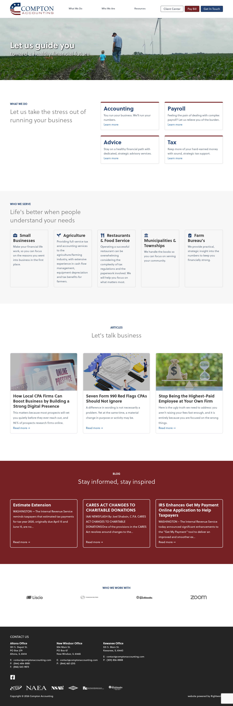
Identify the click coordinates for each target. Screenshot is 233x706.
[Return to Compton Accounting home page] (32, 9)
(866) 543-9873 (21, 667)
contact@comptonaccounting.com (32, 660)
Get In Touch (212, 9)
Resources (139, 8)
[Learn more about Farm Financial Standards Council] (93, 688)
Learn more (123, 124)
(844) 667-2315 (67, 663)
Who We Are (108, 8)
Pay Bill (192, 9)
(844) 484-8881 (21, 663)
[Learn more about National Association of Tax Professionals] (16, 688)
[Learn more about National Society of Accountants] (57, 688)
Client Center (172, 9)
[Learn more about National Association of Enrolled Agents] (36, 688)
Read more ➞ (43, 428)
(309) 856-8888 (115, 660)
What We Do (75, 8)
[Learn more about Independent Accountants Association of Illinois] (73, 688)
